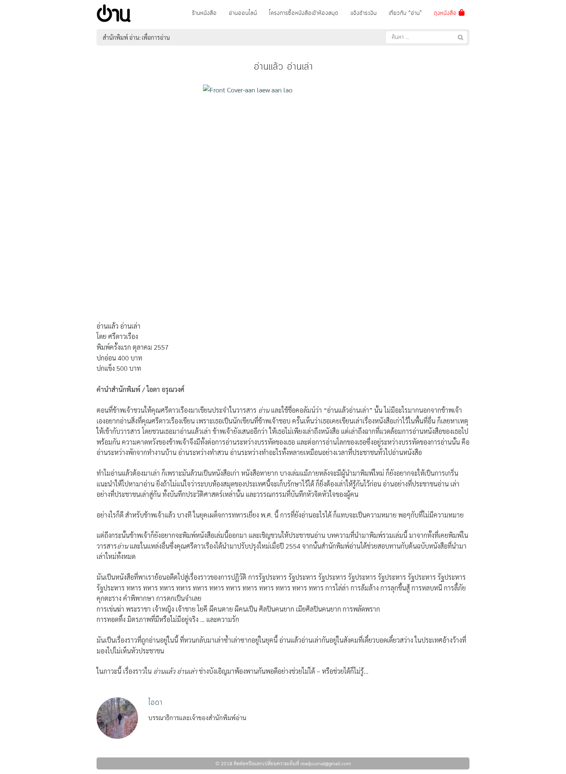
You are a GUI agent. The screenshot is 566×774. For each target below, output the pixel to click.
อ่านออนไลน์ (243, 13)
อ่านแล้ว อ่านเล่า (283, 67)
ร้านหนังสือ (204, 13)
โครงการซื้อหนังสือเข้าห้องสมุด (304, 13)
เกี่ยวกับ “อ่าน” (405, 13)
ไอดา (155, 702)
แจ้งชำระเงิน (364, 13)
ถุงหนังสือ (446, 13)
